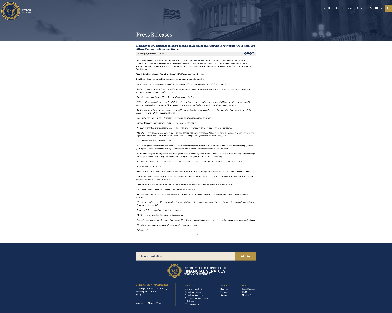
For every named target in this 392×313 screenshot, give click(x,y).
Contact (360, 8)
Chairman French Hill (193, 289)
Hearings (224, 289)
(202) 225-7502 (143, 295)
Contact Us (141, 303)
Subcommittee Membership (196, 298)
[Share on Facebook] (245, 54)
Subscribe (245, 256)
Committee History (193, 292)
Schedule (340, 8)
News (350, 8)
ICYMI (244, 292)
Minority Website (155, 303)
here (202, 74)
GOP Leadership (192, 304)
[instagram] (381, 8)
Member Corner (249, 295)
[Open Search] (388, 8)
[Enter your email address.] (185, 256)
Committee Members (194, 295)
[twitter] (371, 8)
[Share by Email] (253, 54)
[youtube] (376, 8)
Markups (224, 292)
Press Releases (248, 289)
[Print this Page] (250, 54)
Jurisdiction (189, 301)
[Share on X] (248, 54)
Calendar (224, 295)
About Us (327, 8)
